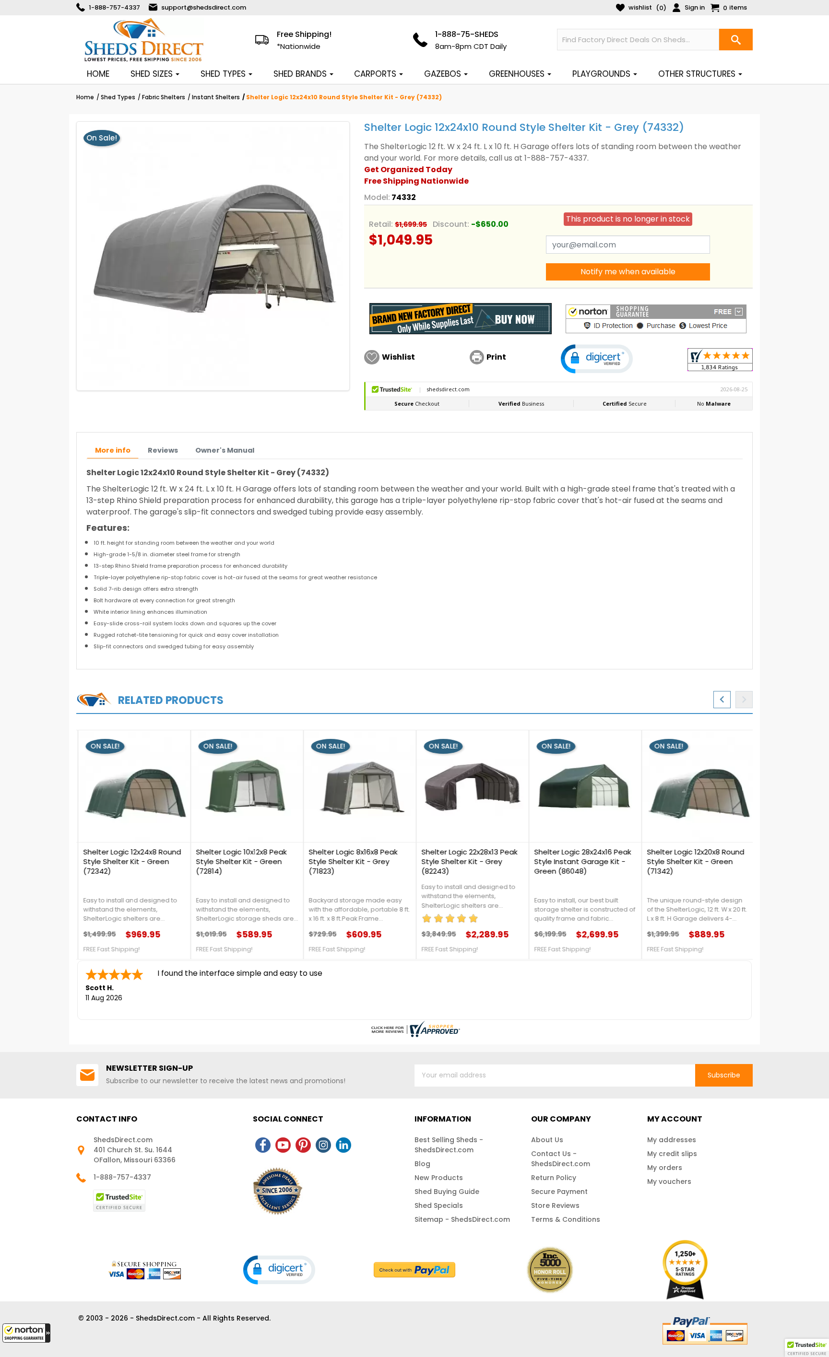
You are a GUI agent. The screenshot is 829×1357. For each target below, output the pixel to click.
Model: (377, 197)
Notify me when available (627, 271)
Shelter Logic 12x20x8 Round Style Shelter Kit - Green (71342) (694, 861)
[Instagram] (323, 1145)
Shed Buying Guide (446, 1191)
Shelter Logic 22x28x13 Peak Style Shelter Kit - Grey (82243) (468, 861)
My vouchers (669, 1181)
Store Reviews (555, 1205)
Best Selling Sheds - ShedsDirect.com (448, 1145)
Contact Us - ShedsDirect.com (560, 1159)
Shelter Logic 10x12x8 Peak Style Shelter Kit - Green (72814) (239, 861)
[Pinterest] (303, 1145)
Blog (422, 1164)
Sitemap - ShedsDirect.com (462, 1219)
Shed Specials (438, 1205)
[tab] (112, 450)
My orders (664, 1167)
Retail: (381, 224)
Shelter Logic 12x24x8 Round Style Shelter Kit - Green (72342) (130, 861)
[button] (26, 1333)
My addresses (671, 1140)
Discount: (451, 224)
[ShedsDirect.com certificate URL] (414, 1029)
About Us (547, 1140)
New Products (438, 1177)
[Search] (736, 39)
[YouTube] (283, 1145)
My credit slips (672, 1153)
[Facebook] (263, 1145)
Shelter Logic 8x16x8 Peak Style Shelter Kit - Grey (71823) (351, 861)
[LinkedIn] (343, 1145)
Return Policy (553, 1177)
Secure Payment (559, 1191)
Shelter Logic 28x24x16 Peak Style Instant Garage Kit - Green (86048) (581, 861)
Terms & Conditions (565, 1219)
